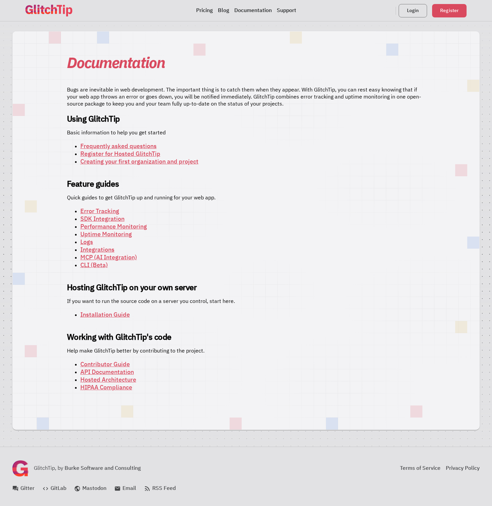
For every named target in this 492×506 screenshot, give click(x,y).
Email (125, 488)
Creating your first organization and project (139, 162)
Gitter (23, 488)
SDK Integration (102, 219)
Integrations (97, 250)
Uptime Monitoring (106, 235)
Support (286, 10)
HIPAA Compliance (106, 388)
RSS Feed (160, 488)
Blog (223, 10)
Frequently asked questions (118, 146)
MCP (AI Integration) (108, 258)
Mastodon (90, 488)
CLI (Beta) (94, 265)
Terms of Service (420, 468)
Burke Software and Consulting (103, 468)
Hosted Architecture (108, 380)
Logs (86, 242)
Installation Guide (105, 315)
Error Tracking (99, 211)
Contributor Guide (105, 365)
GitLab (54, 488)
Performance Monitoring (113, 227)
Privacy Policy (463, 468)
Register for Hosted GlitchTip (120, 154)
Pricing (204, 10)
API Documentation (107, 372)
